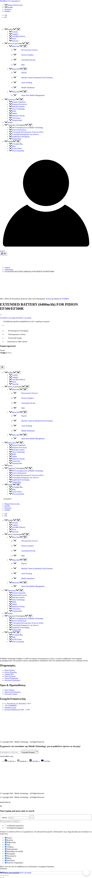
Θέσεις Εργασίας (10, 672)
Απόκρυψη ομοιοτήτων (15, 826)
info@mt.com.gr (10, 708)
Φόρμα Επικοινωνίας (12, 504)
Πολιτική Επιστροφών (12, 680)
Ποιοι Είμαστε (9, 670)
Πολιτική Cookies (10, 694)
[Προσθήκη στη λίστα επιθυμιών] (1, 314)
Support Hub (9, 674)
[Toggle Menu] (18, 29)
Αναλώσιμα (50, 299)
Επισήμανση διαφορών (15, 828)
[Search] (32, 817)
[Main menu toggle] (3, 254)
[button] (14, 29)
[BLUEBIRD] (74, 299)
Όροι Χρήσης (9, 690)
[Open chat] (86, 872)
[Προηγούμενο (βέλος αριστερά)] (1, 877)
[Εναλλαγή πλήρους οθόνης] (3, 875)
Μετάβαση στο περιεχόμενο (10, 1)
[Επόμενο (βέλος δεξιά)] (3, 877)
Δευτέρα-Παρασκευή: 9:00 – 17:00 (17, 710)
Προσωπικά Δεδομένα (12, 692)
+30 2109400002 (10, 706)
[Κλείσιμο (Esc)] (8, 875)
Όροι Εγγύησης (10, 676)
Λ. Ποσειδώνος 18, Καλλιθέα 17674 (17, 704)
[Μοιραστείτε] (5, 875)
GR (5, 514)
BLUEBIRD (64, 299)
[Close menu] (2, 367)
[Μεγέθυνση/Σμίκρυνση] (1, 875)
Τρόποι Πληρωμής (11, 678)
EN (5, 516)
